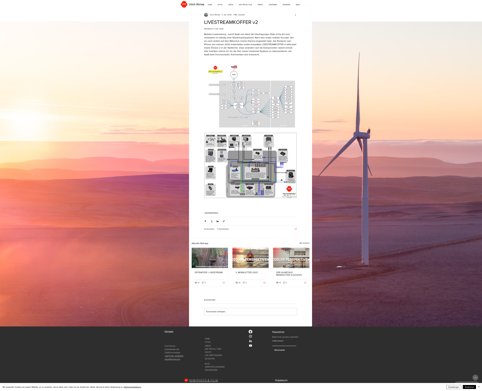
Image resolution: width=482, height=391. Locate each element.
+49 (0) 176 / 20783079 (174, 356)
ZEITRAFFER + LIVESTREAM (209, 272)
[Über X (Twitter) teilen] (211, 221)
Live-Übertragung (211, 213)
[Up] (475, 377)
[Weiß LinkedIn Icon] (250, 341)
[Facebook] (250, 331)
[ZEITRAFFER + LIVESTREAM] (210, 258)
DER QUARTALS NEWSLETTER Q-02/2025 (289, 273)
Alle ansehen (304, 243)
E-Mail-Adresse (277, 341)
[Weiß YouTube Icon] (250, 345)
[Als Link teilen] (224, 221)
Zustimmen (469, 387)
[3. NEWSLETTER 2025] (250, 258)
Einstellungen (453, 387)
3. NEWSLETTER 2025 (246, 272)
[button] (298, 5)
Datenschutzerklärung (132, 387)
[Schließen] (478, 387)
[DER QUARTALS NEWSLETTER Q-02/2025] (291, 258)
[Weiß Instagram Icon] (250, 336)
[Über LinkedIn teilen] (217, 221)
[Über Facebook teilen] (205, 221)
